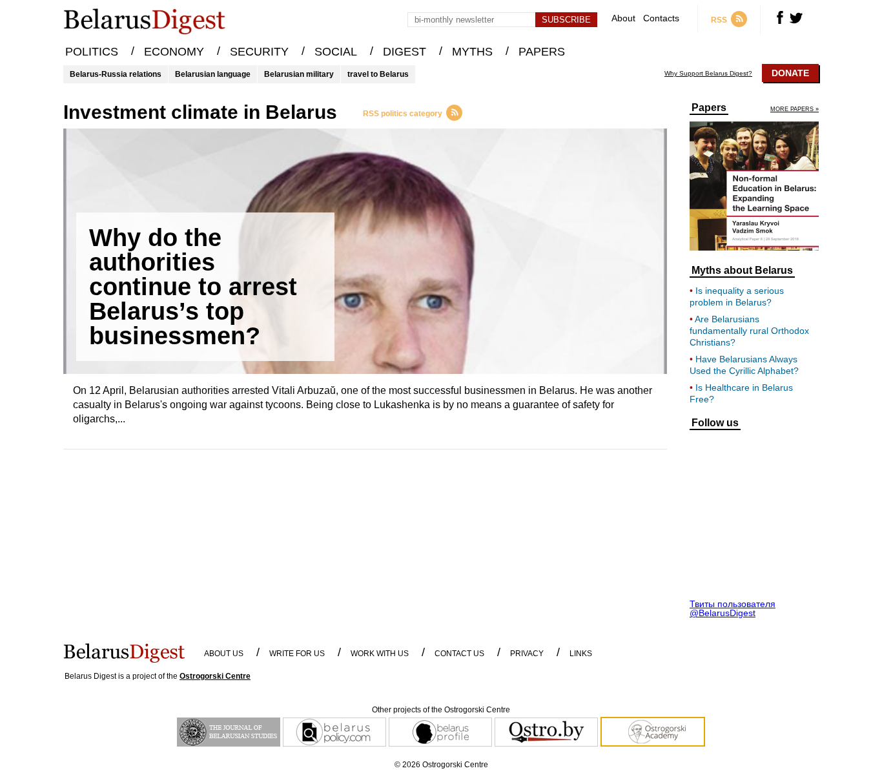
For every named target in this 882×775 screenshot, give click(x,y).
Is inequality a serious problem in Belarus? (737, 296)
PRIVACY (527, 653)
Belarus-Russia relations (115, 74)
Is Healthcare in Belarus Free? (741, 393)
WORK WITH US (380, 653)
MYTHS (472, 51)
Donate (790, 73)
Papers (709, 108)
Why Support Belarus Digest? (708, 73)
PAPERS (541, 51)
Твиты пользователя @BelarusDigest (732, 608)
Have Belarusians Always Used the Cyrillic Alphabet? (744, 365)
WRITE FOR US (297, 653)
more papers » (794, 109)
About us (223, 653)
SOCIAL (335, 51)
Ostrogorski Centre (215, 676)
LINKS (580, 653)
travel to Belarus (378, 74)
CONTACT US (459, 653)
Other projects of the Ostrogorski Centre (441, 710)
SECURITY (259, 51)
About (623, 18)
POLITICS (91, 51)
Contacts (661, 18)
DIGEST (404, 51)
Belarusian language (213, 74)
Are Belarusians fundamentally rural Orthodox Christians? (749, 330)
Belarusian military (299, 74)
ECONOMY (174, 51)
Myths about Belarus (742, 270)
